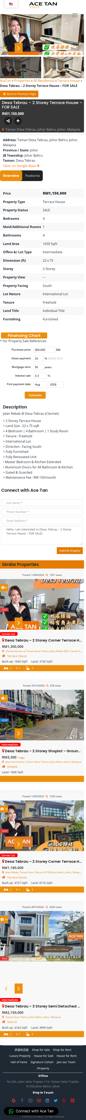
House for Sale (43, 1056)
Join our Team (66, 1062)
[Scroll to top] (76, 1110)
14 (6, 809)
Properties (22, 80)
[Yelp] (64, 1100)
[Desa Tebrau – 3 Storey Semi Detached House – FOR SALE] (42, 936)
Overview (11, 175)
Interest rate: (23, 375)
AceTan (5, 80)
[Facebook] (22, 1100)
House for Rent (67, 1056)
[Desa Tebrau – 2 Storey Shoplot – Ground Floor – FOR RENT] (42, 715)
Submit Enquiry (69, 551)
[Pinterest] (72, 1100)
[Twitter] (55, 1100)
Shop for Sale (41, 1050)
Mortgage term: (21, 367)
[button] (31, 1111)
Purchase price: (21, 349)
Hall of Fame (19, 1062)
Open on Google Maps (20, 166)
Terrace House (69, 80)
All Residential (43, 80)
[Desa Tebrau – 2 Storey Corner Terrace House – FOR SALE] (42, 604)
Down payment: (21, 358)
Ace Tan (39, 490)
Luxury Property (20, 1056)
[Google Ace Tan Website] (13, 1100)
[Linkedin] (47, 1100)
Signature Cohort (42, 1062)
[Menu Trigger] (74, 15)
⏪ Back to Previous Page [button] (19, 94)
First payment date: (19, 384)
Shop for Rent (62, 1050)
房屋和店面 (22, 1050)
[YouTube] (39, 1100)
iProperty (43, 1068)
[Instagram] (30, 1100)
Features (32, 175)
